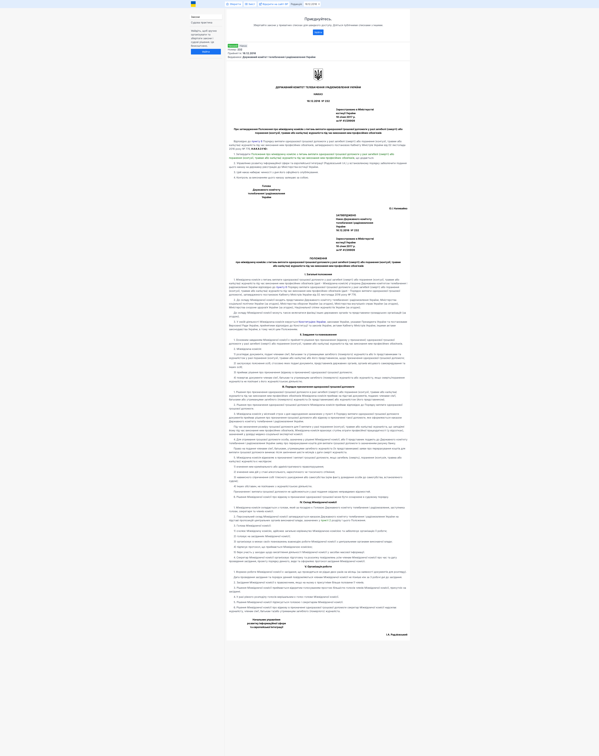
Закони (195, 16)
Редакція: (296, 4)
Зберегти (235, 4)
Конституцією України (312, 321)
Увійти (206, 51)
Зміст (251, 4)
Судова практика (201, 22)
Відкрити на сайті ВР (275, 4)
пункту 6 (257, 141)
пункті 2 (326, 520)
